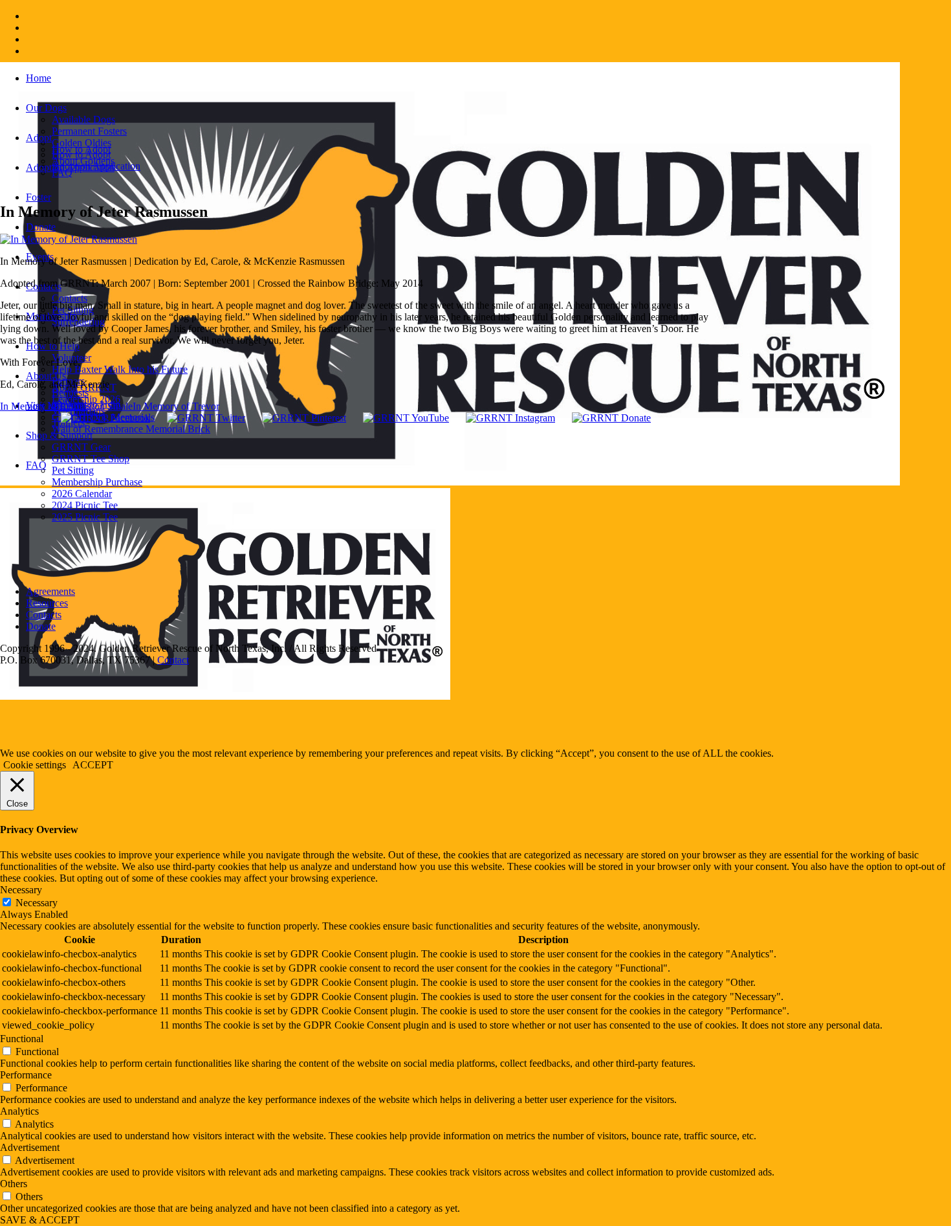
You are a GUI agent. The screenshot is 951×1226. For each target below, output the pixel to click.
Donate (41, 626)
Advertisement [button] (30, 1147)
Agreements (50, 591)
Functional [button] (21, 1038)
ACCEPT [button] (92, 764)
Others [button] (13, 1183)
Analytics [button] (19, 1111)
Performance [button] (26, 1074)
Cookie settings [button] (34, 764)
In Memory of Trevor (176, 406)
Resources (47, 602)
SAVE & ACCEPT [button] (40, 1219)
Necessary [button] (21, 889)
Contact (173, 659)
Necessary (37, 902)
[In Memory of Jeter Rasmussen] (68, 239)
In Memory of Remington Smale (66, 406)
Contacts (43, 614)
